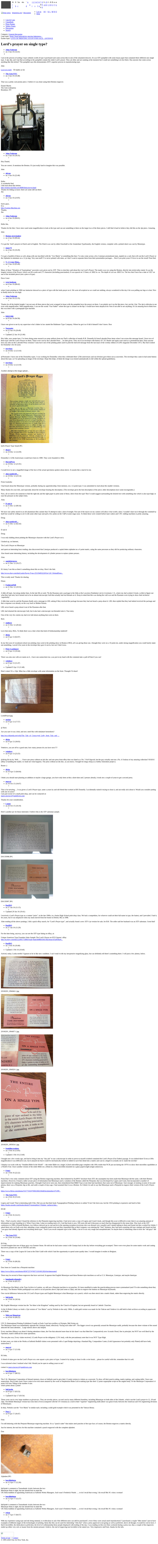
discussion (27, 13)
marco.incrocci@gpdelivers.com (13, 796)
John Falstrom (11, 50)
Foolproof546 (11, 585)
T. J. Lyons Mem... (13, 262)
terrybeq (9, 349)
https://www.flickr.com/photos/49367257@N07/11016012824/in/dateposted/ (29, 1271)
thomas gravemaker (13, 236)
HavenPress (10, 462)
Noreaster (9, 328)
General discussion (15, 34)
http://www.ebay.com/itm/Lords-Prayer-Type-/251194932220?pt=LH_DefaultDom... (32, 573)
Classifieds (9, 22)
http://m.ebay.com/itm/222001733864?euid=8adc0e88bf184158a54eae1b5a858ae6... (32, 940)
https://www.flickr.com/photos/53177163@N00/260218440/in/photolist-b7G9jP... (30, 1191)
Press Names (10, 24)
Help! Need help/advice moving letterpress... (26, 36)
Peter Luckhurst (12, 649)
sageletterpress (11, 561)
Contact (15, 1538)
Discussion (10, 28)
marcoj (8, 782)
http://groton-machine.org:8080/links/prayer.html (18, 188)
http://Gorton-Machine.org (10, 208)
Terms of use (5, 1538)
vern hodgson (11, 282)
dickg (8, 635)
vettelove (9, 661)
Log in (38, 12)
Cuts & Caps (10, 20)
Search (8, 30)
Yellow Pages (10, 26)
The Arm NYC (11, 74)
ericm (8, 1513)
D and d (9, 504)
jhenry (8, 450)
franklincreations (12, 1148)
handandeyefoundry (14, 1279)
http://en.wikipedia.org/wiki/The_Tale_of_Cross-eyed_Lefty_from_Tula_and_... (30, 736)
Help (38, 14)
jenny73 (9, 248)
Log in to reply (6, 70)
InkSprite (9, 1297)
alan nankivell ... (12, 474)
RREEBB (9, 316)
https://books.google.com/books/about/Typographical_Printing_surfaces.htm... (29, 1205)
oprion (8, 720)
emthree (9, 623)
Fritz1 (8, 1171)
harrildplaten (11, 1371)
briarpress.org (17, 13)
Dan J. (8, 1412)
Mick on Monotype (13, 1315)
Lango (8, 804)
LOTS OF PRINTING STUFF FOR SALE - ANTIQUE (32, 38)
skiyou (8, 173)
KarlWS (9, 905)
